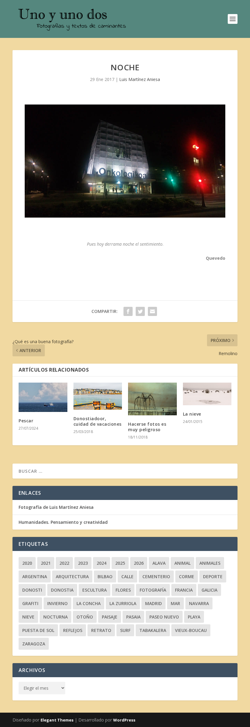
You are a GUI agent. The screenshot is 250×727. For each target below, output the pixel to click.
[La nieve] (207, 394)
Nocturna (55, 617)
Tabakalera (152, 630)
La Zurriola (122, 603)
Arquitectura (72, 576)
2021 (46, 563)
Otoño (85, 617)
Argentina (34, 576)
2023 (83, 563)
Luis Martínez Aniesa (139, 79)
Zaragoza (33, 644)
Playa (194, 617)
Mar (175, 603)
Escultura (94, 590)
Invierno (57, 603)
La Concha (89, 603)
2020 (27, 563)
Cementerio (156, 576)
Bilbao (105, 576)
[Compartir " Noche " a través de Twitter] (140, 311)
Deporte (213, 576)
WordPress (124, 720)
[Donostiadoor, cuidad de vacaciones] (97, 396)
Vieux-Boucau (191, 630)
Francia (184, 590)
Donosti (32, 590)
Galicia (209, 590)
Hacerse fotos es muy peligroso (147, 426)
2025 (120, 563)
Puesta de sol (38, 630)
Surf (125, 630)
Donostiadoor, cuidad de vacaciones (97, 421)
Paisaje (109, 617)
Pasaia (133, 617)
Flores (123, 590)
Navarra (199, 603)
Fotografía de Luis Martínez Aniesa (56, 507)
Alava (159, 563)
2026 (139, 563)
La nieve (192, 414)
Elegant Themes (57, 720)
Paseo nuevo (164, 617)
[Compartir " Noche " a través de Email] (152, 311)
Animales (209, 563)
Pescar (26, 421)
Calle (127, 576)
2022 (64, 563)
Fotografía (153, 590)
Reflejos (72, 630)
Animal (182, 563)
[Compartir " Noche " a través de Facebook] (128, 311)
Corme (186, 576)
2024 (101, 563)
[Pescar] (43, 397)
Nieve (28, 617)
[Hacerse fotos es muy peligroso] (152, 399)
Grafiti (30, 603)
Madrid (153, 603)
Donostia (62, 590)
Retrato (101, 630)
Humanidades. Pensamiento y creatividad (63, 522)
